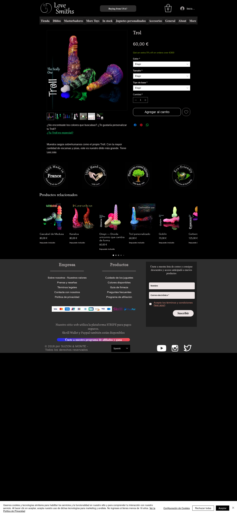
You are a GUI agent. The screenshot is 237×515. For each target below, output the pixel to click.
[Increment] (146, 104)
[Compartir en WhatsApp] (147, 129)
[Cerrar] (233, 508)
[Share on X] (153, 129)
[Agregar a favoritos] (186, 116)
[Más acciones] (188, 186)
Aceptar (223, 508)
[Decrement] (135, 104)
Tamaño (137, 74)
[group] (119, 395)
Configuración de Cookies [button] (176, 508)
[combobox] (161, 68)
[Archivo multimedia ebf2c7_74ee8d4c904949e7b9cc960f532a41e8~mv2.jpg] (55, 283)
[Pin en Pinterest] (141, 129)
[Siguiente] (193, 385)
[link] (150, 39)
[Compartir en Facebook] (135, 129)
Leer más (51, 152)
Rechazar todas (203, 508)
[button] (168, 8)
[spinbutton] (140, 104)
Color (136, 62)
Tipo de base (140, 86)
